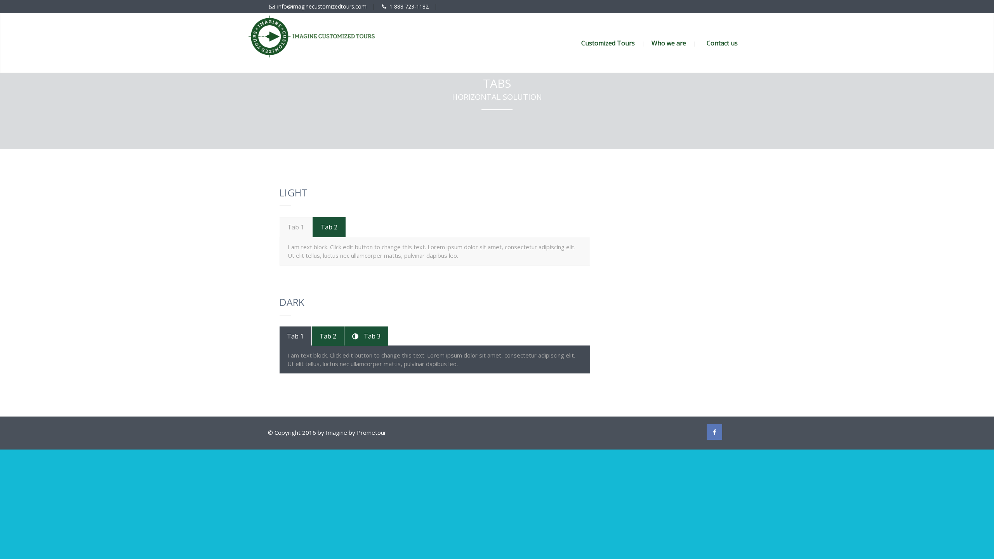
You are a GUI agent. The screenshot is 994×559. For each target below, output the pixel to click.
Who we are (669, 43)
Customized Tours (608, 43)
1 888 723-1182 (409, 6)
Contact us (722, 43)
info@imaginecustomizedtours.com (322, 6)
